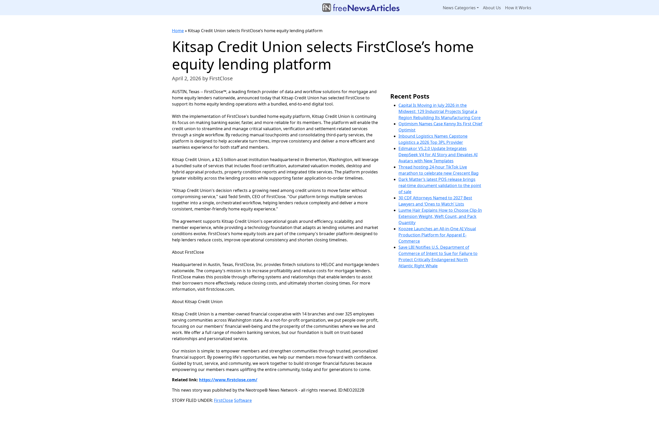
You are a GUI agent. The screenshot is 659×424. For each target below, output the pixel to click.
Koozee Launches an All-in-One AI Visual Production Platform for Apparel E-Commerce (437, 235)
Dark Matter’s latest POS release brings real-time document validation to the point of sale (439, 185)
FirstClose (223, 400)
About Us (492, 8)
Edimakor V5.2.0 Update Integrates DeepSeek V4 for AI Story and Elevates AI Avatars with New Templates (438, 155)
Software (243, 400)
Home (178, 30)
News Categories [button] (459, 8)
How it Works (518, 8)
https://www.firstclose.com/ (228, 380)
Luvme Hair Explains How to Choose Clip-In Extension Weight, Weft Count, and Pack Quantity (440, 216)
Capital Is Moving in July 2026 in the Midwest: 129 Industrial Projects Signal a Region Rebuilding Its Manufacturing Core (439, 111)
